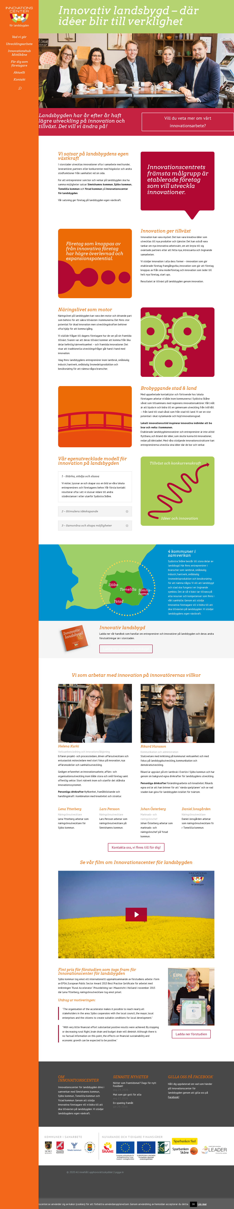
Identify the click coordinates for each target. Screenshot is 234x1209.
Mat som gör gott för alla (127, 1094)
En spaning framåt (123, 1103)
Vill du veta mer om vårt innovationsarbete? (187, 121)
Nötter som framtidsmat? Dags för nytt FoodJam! (134, 1084)
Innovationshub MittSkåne (19, 52)
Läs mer (202, 1204)
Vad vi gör (19, 37)
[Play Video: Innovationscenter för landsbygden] (136, 914)
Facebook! (173, 1097)
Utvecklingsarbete (19, 44)
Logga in (119, 1172)
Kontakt (19, 79)
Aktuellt (19, 72)
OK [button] (193, 1204)
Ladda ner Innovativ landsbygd (126, 649)
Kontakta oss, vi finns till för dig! (136, 847)
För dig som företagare (19, 63)
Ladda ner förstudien (191, 1034)
